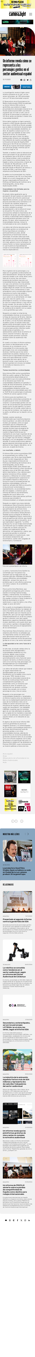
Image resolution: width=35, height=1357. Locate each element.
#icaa (5, 756)
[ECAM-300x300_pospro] (10, 805)
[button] (28, 834)
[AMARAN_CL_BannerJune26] (17, 87)
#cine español (8, 754)
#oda (4, 762)
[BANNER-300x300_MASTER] (10, 791)
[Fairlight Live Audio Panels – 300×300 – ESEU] (24, 777)
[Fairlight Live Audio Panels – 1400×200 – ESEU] (17, 22)
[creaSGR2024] (24, 805)
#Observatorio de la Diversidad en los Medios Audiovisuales (16, 759)
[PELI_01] (10, 777)
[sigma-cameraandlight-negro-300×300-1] (24, 791)
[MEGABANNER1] (17, 4)
